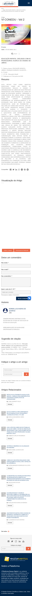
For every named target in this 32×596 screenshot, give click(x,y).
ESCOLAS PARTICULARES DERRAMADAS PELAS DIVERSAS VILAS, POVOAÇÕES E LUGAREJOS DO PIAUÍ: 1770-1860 (17, 413)
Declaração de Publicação (22, 250)
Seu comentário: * (6, 276)
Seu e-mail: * (5, 269)
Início (2, 8)
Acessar (10, 404)
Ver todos (4, 531)
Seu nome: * (5, 262)
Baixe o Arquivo (8, 250)
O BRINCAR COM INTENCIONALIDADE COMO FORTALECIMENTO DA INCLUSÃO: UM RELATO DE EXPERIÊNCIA (18, 462)
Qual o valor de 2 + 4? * (8, 289)
